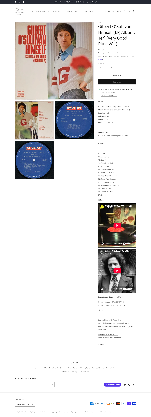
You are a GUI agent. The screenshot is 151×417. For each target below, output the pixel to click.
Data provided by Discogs (108, 334)
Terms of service (63, 412)
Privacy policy (53, 412)
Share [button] (102, 345)
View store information (109, 95)
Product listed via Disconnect (109, 338)
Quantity (101, 63)
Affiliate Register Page (69, 372)
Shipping (101, 53)
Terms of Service (98, 368)
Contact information (101, 412)
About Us (43, 368)
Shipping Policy (84, 368)
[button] (55, 11)
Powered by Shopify (31, 412)
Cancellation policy (87, 412)
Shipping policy (75, 412)
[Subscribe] (52, 384)
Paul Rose (22, 412)
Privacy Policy (111, 368)
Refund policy (43, 412)
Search (36, 368)
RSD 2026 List (84, 372)
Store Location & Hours (57, 368)
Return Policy (72, 368)
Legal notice (113, 412)
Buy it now (117, 82)
